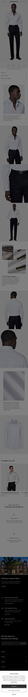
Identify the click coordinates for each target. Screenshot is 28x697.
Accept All (14, 686)
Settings (14, 694)
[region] (14, 684)
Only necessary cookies (14, 690)
